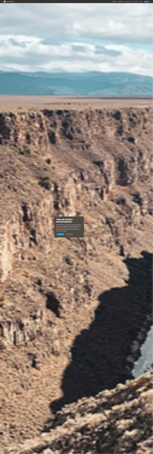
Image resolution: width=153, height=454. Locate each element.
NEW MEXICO (114, 1)
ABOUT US (140, 1)
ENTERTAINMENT (120, 1)
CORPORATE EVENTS (127, 1)
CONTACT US (146, 1)
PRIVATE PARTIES (135, 1)
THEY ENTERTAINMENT (10, 1)
